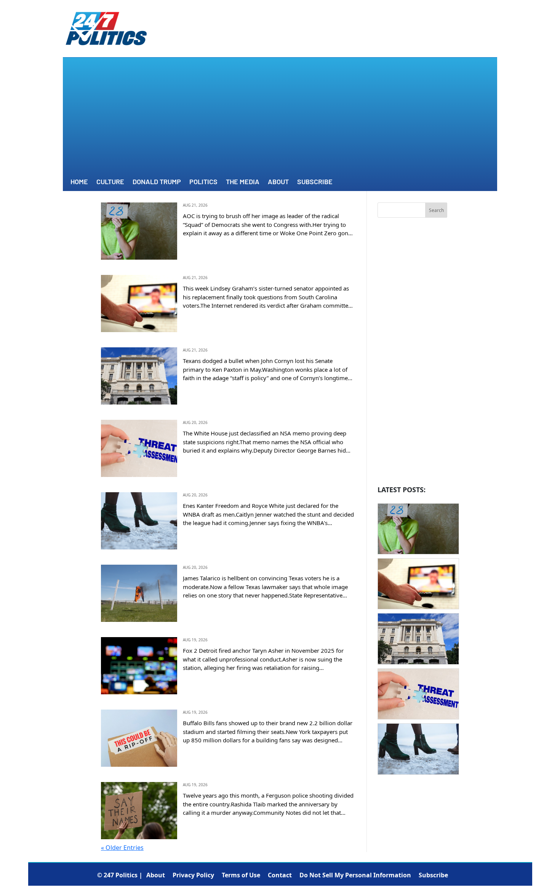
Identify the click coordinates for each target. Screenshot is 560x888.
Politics (203, 182)
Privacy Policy (193, 875)
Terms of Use (241, 875)
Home (79, 182)
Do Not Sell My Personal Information (355, 875)
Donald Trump (157, 182)
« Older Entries (122, 847)
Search (436, 210)
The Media (242, 182)
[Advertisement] (280, 118)
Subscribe (315, 182)
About (278, 182)
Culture (110, 182)
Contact (280, 875)
